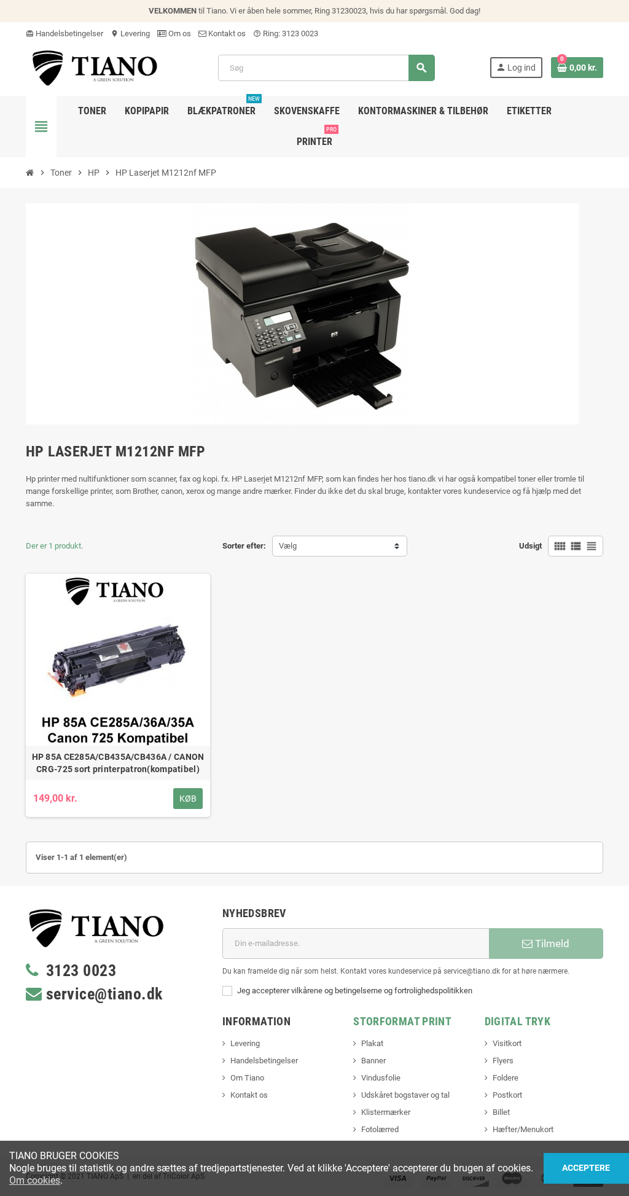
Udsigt (530, 545)
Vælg (288, 545)
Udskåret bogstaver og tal (405, 1095)
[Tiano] (94, 67)
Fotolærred (380, 1129)
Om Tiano (247, 1077)
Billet (501, 1112)
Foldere (505, 1077)
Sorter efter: (244, 545)
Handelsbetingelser (64, 33)
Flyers (503, 1060)
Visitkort (507, 1043)
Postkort (507, 1095)
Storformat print (402, 1021)
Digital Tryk (517, 1021)
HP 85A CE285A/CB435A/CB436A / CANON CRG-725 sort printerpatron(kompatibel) (118, 763)
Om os (178, 33)
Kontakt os (226, 33)
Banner (373, 1060)
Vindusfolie (380, 1077)
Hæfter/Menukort (523, 1129)
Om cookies (34, 1180)
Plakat (372, 1043)
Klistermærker (385, 1112)
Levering (130, 33)
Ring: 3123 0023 (285, 33)
